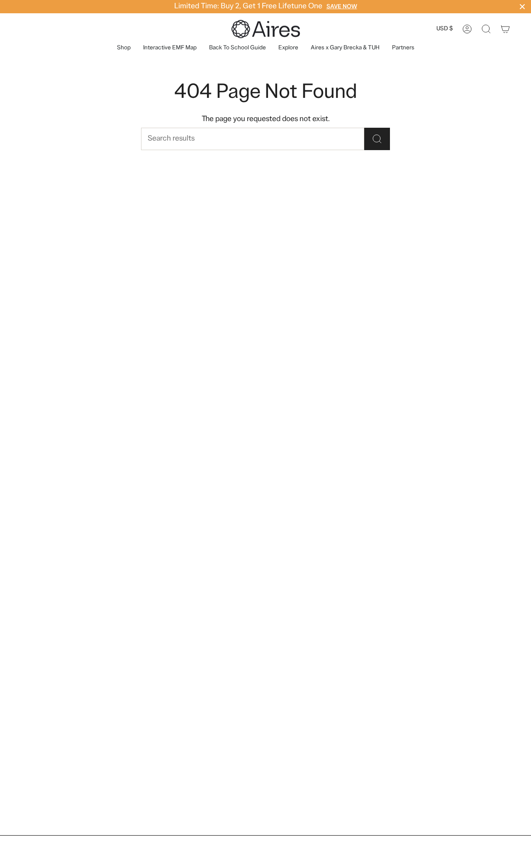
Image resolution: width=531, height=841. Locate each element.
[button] (288, 48)
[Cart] (505, 29)
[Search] (377, 139)
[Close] (522, 6)
